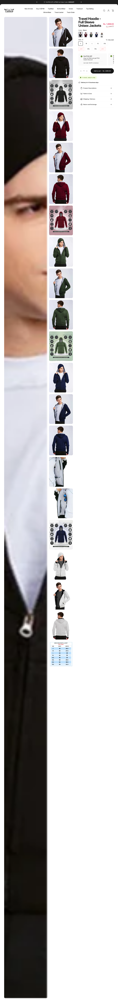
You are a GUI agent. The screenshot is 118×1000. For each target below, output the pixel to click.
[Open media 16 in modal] (61, 472)
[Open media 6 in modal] (61, 157)
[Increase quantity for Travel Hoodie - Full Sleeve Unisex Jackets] (87, 70)
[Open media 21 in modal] (61, 625)
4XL (88, 49)
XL (98, 43)
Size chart (111, 39)
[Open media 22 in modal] (61, 654)
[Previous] (37, 2)
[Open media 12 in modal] (61, 346)
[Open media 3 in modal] (61, 63)
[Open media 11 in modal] (61, 315)
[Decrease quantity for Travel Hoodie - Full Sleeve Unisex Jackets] (80, 70)
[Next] (81, 2)
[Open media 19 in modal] (61, 565)
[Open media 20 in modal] (61, 595)
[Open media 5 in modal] (61, 126)
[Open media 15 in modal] (61, 440)
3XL (81, 49)
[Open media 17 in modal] (61, 503)
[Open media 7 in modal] (61, 189)
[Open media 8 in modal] (61, 220)
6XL (103, 49)
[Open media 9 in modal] (61, 252)
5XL (96, 49)
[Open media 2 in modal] (61, 32)
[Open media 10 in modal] (61, 283)
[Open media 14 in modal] (61, 409)
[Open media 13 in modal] (61, 377)
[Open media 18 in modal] (61, 535)
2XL (105, 43)
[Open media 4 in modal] (61, 95)
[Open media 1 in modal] (25, 507)
